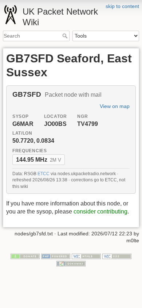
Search (65, 35)
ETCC (44, 173)
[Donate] (25, 256)
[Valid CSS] (116, 256)
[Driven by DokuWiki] (71, 263)
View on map (115, 106)
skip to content (122, 6)
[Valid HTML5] (86, 256)
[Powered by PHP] (55, 256)
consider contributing (100, 211)
